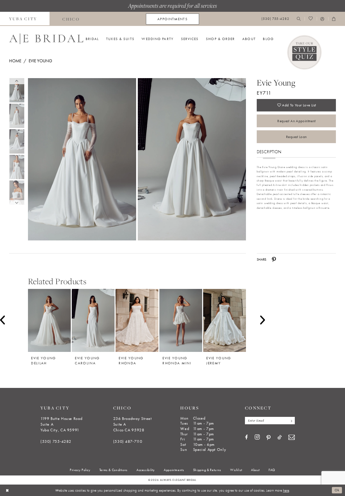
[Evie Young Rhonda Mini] (180, 320)
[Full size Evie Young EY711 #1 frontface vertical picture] (192, 159)
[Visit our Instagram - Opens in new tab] (257, 437)
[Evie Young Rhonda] (137, 320)
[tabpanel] (81, 159)
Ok (337, 490)
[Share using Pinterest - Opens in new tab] (274, 260)
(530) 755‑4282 (55, 441)
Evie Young (40, 61)
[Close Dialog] (7, 490)
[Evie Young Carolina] (93, 320)
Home (15, 61)
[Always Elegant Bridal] (46, 38)
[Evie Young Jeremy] (224, 320)
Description (269, 152)
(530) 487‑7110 (128, 441)
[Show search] (299, 19)
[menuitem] (71, 19)
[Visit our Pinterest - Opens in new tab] (268, 437)
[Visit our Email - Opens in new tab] (291, 437)
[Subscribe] (290, 420)
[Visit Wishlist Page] (310, 19)
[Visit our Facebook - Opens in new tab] (246, 437)
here (286, 490)
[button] (322, 19)
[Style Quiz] (304, 52)
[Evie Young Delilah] (49, 320)
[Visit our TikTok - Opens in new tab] (280, 437)
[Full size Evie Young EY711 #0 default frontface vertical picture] (82, 159)
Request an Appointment (296, 121)
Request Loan (296, 136)
